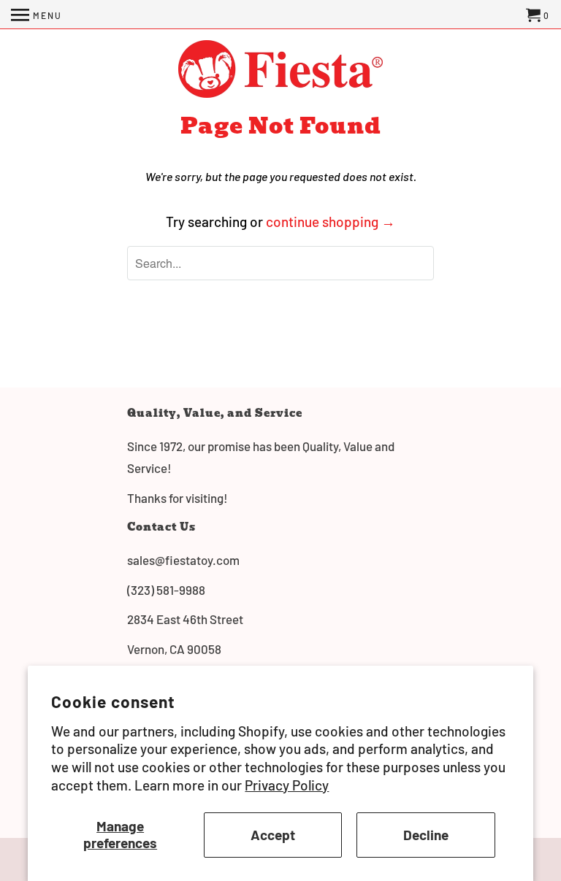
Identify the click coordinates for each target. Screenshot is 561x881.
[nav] (36, 14)
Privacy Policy (287, 785)
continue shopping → (330, 221)
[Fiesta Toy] (280, 70)
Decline (426, 834)
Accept (273, 834)
